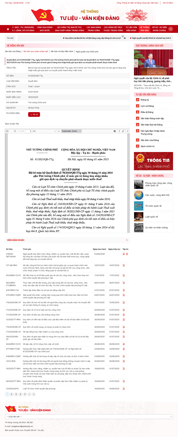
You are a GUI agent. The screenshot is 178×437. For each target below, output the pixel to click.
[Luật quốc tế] (138, 216)
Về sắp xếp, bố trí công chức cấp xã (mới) (41, 344)
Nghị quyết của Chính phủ (87, 51)
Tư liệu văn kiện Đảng (146, 94)
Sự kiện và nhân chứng (156, 227)
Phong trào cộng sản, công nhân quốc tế (158, 184)
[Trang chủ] (42, 15)
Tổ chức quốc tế (153, 206)
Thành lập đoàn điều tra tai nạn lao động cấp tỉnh (44, 290)
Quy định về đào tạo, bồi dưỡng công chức (41, 315)
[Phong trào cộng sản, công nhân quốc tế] (138, 184)
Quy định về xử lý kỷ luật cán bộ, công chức (42, 310)
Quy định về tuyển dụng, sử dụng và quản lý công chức (47, 327)
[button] (170, 29)
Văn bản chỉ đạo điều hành (62, 51)
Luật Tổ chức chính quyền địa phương (39, 388)
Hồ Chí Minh (168, 3)
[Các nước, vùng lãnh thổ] (138, 195)
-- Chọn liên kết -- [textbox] (14, 416)
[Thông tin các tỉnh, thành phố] (153, 161)
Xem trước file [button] (12, 123)
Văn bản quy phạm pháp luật (35, 51)
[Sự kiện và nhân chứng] (138, 227)
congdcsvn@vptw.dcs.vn (22, 426)
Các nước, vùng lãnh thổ (157, 195)
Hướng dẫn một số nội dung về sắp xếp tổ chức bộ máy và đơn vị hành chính (56, 356)
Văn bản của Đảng (13, 51)
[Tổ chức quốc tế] (138, 206)
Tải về (35, 114)
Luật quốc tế (151, 216)
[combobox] (89, 416)
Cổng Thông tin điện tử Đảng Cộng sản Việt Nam (137, 3)
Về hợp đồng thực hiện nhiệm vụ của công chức (43, 332)
